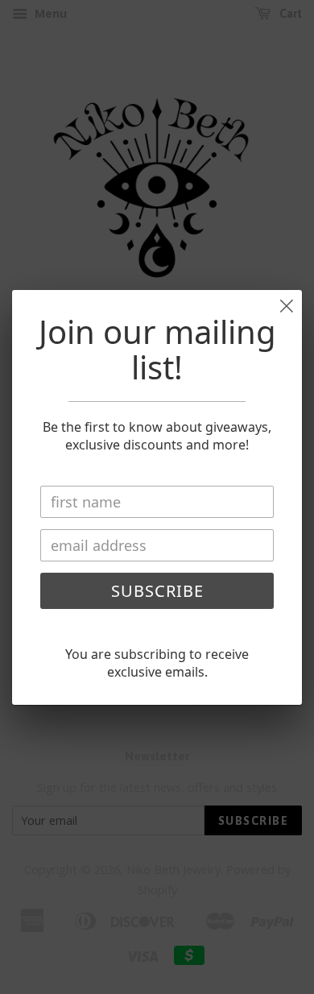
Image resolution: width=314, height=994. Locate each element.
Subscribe (157, 591)
